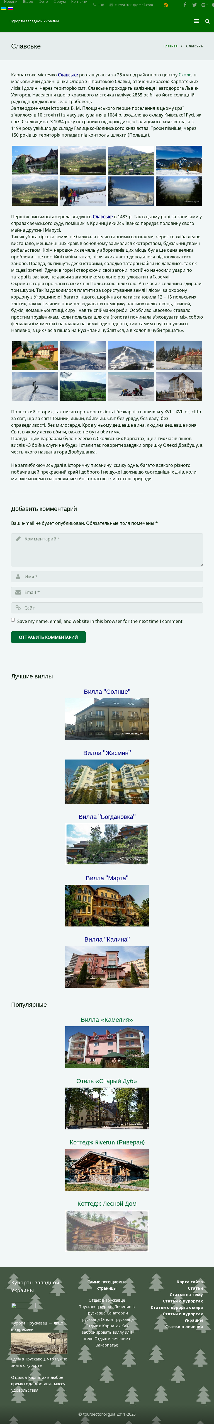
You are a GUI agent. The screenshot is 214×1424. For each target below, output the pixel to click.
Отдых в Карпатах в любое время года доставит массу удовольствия (38, 1384)
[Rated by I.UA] (23, 1306)
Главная (170, 45)
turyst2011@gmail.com (134, 4)
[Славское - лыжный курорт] (83, 355)
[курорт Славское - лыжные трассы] (131, 355)
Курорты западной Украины (34, 20)
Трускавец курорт (96, 1306)
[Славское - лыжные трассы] (131, 386)
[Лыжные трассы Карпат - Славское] (179, 160)
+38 (101, 4)
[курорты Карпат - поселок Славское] (179, 386)
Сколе (185, 75)
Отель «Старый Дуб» (107, 1081)
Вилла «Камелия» (107, 1019)
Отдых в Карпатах (103, 1325)
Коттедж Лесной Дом (107, 1203)
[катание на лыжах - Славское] (131, 191)
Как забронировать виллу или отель (107, 1332)
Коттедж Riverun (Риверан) (107, 1142)
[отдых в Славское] (83, 386)
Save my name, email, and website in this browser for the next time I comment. (100, 621)
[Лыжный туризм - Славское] (35, 386)
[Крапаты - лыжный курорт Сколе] (35, 355)
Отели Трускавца (117, 1319)
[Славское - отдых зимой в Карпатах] (179, 355)
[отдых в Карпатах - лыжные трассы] (35, 160)
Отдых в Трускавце (107, 1300)
